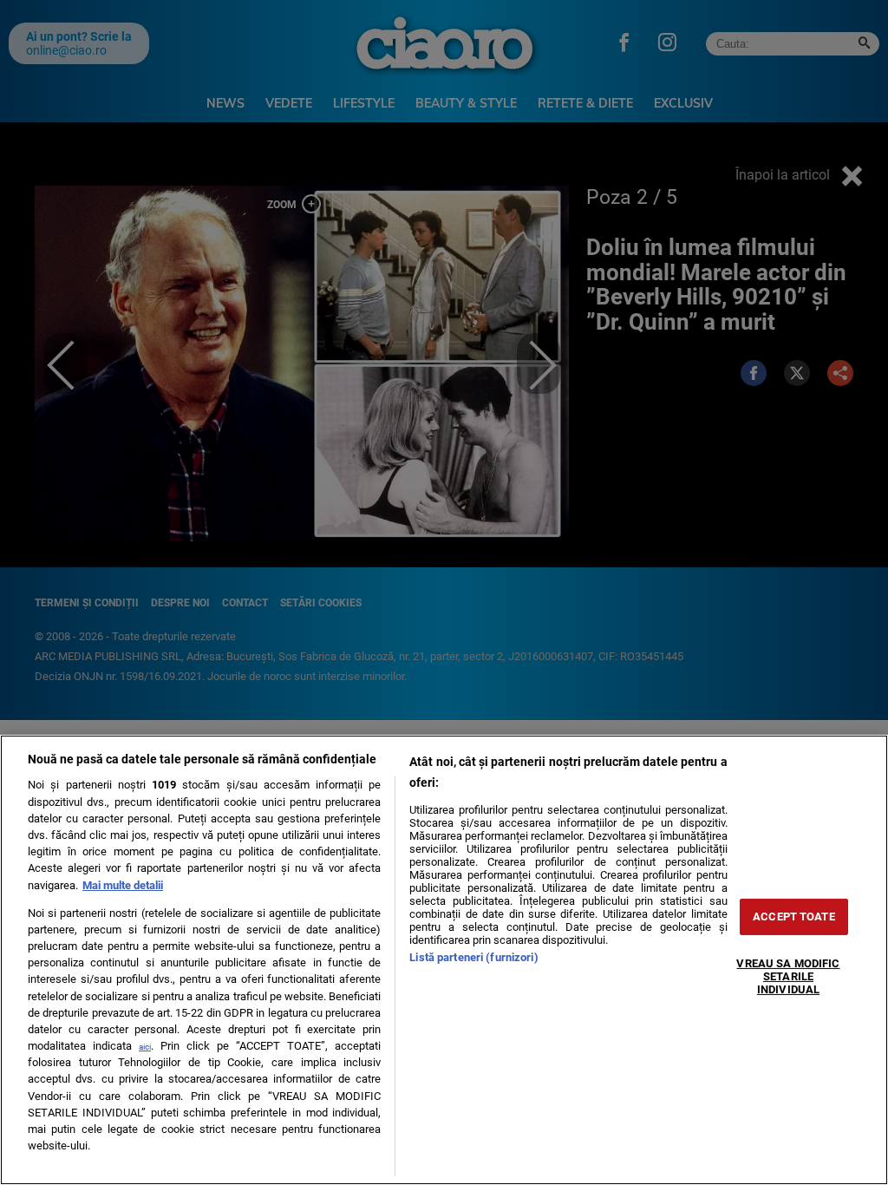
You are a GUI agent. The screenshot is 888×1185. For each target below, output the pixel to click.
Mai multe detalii (122, 885)
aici (145, 1046)
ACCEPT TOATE (794, 916)
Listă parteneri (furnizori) (473, 957)
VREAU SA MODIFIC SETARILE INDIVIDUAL (787, 976)
